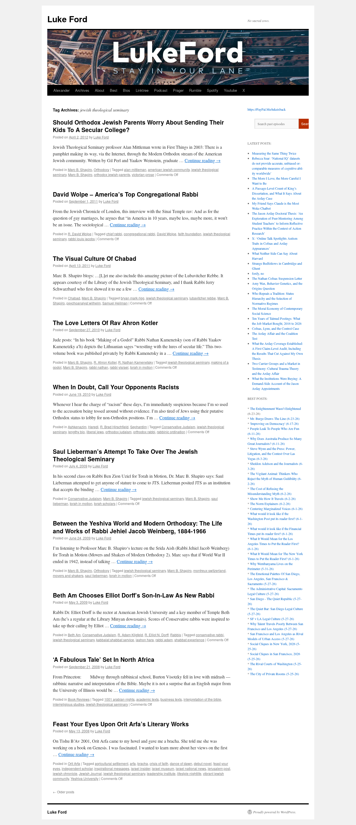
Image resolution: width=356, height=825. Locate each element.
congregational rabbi (139, 233)
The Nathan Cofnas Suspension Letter (277, 278)
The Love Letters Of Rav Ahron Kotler (105, 322)
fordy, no (258, 273)
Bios (126, 90)
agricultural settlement (111, 763)
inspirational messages (111, 768)
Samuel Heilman (115, 303)
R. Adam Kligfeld (130, 634)
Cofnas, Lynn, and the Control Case (275, 328)
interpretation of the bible (202, 699)
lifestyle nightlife (189, 773)
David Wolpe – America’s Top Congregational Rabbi (125, 194)
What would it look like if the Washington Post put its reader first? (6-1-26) (275, 518)
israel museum (163, 768)
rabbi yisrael (119, 367)
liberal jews (95, 431)
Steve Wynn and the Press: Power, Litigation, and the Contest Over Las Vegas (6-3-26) (271, 453)
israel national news (191, 768)
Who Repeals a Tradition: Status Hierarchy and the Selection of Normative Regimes (273, 298)
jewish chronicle (65, 773)
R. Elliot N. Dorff (157, 634)
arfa (133, 763)
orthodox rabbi (144, 431)
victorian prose (143, 174)
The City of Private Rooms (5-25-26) (274, 674)
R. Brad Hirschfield (114, 426)
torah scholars (104, 503)
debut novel (203, 763)
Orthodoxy (101, 169)
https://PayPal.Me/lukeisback (267, 109)
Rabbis (175, 634)
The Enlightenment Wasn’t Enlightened (275, 408)
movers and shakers (68, 575)
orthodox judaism (118, 431)
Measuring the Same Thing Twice (274, 153)
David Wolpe (166, 233)
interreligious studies (68, 704)
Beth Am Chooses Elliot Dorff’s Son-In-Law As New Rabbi (133, 595)
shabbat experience (189, 639)
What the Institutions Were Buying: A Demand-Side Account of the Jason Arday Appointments (276, 383)
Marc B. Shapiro (80, 169)
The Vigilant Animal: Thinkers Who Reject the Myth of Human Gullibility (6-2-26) (274, 478)
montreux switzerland (209, 570)
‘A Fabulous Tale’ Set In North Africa (103, 659)
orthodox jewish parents (112, 174)
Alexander (61, 90)
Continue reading (203, 160)
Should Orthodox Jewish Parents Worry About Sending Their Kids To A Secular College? (138, 126)
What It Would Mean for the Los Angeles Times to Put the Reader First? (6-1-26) (273, 543)
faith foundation (189, 233)
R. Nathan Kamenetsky (135, 362)
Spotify (212, 90)
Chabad (74, 298)
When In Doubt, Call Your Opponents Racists (116, 387)
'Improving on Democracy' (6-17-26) (274, 423)
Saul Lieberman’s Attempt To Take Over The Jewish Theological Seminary (125, 455)
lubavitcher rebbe (202, 298)
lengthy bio (76, 431)
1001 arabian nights (119, 699)
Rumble (195, 90)
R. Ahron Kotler (105, 362)
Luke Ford (67, 19)
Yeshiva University (84, 778)
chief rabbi (114, 233)
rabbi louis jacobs (81, 238)
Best (113, 90)
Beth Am (74, 634)
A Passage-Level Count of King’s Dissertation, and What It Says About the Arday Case (276, 193)
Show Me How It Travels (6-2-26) (273, 498)
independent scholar (77, 768)
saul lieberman (96, 575)
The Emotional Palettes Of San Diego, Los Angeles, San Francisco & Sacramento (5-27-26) (274, 578)
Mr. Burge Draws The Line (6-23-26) (275, 418)
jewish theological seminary (167, 298)
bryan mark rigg (132, 298)
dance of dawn (181, 763)
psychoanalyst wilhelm (83, 303)
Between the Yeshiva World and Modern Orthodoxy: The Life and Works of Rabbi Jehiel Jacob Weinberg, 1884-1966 (137, 527)
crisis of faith (159, 763)
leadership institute (161, 773)
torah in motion (141, 367)
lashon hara (145, 639)
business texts (171, 699)
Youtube (230, 90)
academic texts (147, 699)
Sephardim (138, 426)
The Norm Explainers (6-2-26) (270, 503)
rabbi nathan (98, 367)
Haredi (93, 426)
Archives (82, 90)
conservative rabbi (210, 634)
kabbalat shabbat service (115, 639)
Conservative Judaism (178, 426)
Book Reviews (79, 699)
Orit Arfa (74, 763)
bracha (142, 763)
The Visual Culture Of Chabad (94, 258)
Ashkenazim (77, 426)
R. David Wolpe (80, 233)
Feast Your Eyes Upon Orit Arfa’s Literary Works (121, 724)
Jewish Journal (90, 773)
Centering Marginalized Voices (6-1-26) (276, 508)
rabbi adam (164, 639)
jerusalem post (219, 768)
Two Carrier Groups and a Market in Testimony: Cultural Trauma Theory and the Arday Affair (276, 368)
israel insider (140, 768)
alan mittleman (135, 169)
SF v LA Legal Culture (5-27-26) (272, 618)
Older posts (63, 791)
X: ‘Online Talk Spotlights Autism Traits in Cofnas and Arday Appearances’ (274, 243)
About (99, 90)
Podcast (160, 90)
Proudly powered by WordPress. (274, 812)
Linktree (142, 90)
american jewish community (169, 169)
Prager (178, 90)
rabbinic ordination (171, 431)
